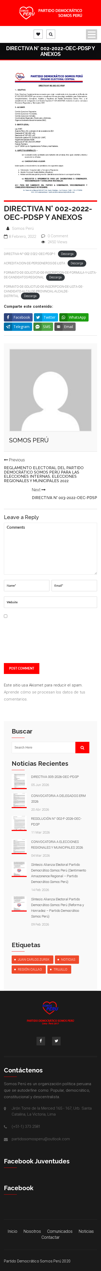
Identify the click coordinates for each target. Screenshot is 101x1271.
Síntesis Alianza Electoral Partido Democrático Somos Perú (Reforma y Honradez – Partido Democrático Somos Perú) (57, 907)
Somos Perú (23, 228)
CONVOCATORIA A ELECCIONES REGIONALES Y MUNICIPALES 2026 (57, 844)
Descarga (67, 254)
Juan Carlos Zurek (33, 959)
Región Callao (30, 969)
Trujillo (60, 969)
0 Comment (58, 236)
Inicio (12, 1231)
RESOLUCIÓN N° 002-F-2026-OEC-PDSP (56, 821)
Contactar (50, 1237)
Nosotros (32, 1231)
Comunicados (60, 1231)
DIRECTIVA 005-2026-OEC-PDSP (55, 777)
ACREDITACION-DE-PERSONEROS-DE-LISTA (34, 263)
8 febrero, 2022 (22, 236)
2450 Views (57, 242)
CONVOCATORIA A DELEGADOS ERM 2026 (58, 798)
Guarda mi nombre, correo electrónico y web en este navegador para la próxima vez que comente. (26, 637)
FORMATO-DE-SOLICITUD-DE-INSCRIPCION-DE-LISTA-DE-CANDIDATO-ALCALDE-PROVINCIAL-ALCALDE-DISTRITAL (43, 291)
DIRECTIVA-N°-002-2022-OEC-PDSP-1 (30, 254)
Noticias (68, 959)
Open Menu (91, 34)
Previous (44, 470)
